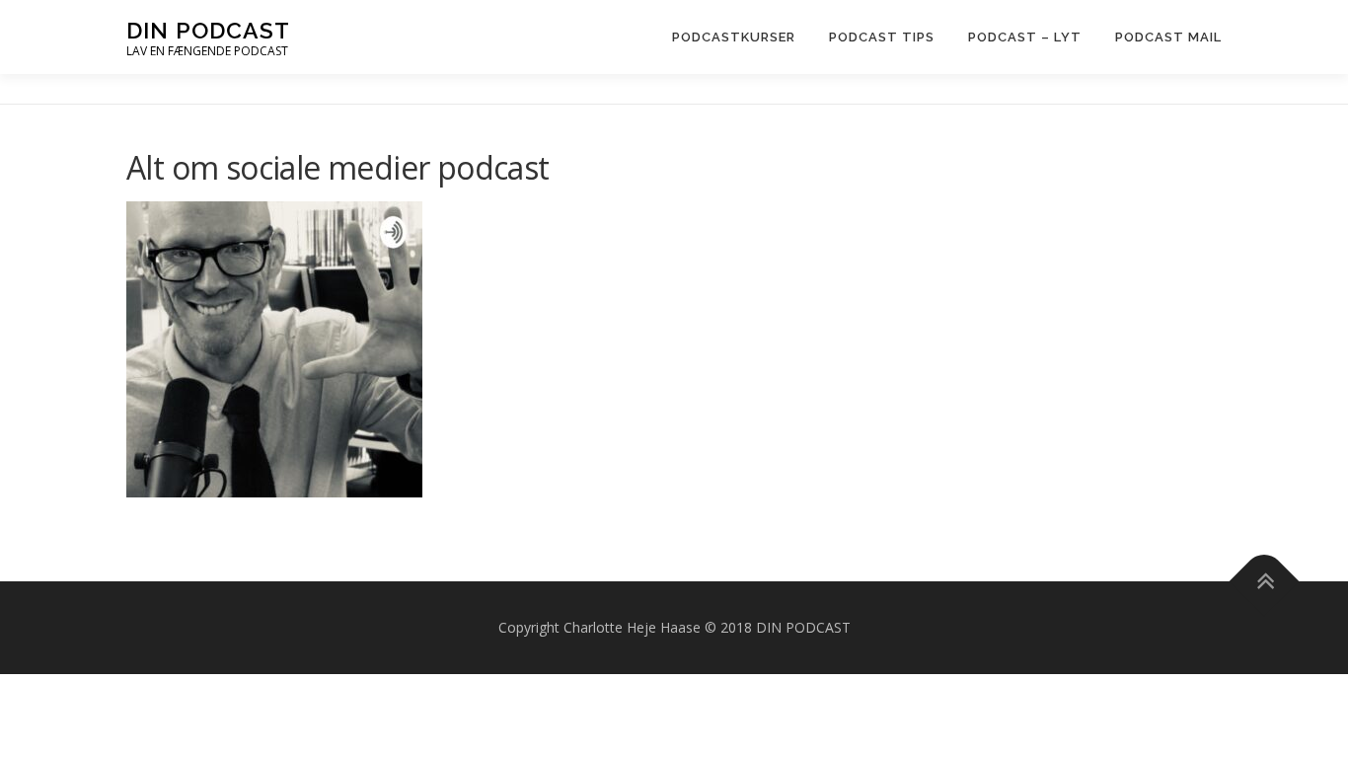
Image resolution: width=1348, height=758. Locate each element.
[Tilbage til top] (1265, 582)
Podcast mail (1168, 37)
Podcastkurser (733, 37)
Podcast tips (882, 37)
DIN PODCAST (208, 30)
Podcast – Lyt (1025, 37)
